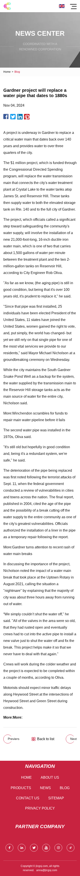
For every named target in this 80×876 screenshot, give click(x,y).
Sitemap (56, 798)
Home (7, 71)
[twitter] (34, 848)
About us (50, 777)
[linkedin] (22, 848)
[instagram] (58, 848)
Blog (65, 788)
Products (21, 788)
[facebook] (9, 848)
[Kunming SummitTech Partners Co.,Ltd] (7, 6)
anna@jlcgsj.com (46, 870)
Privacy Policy (40, 808)
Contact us (27, 798)
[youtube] (46, 848)
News (45, 788)
